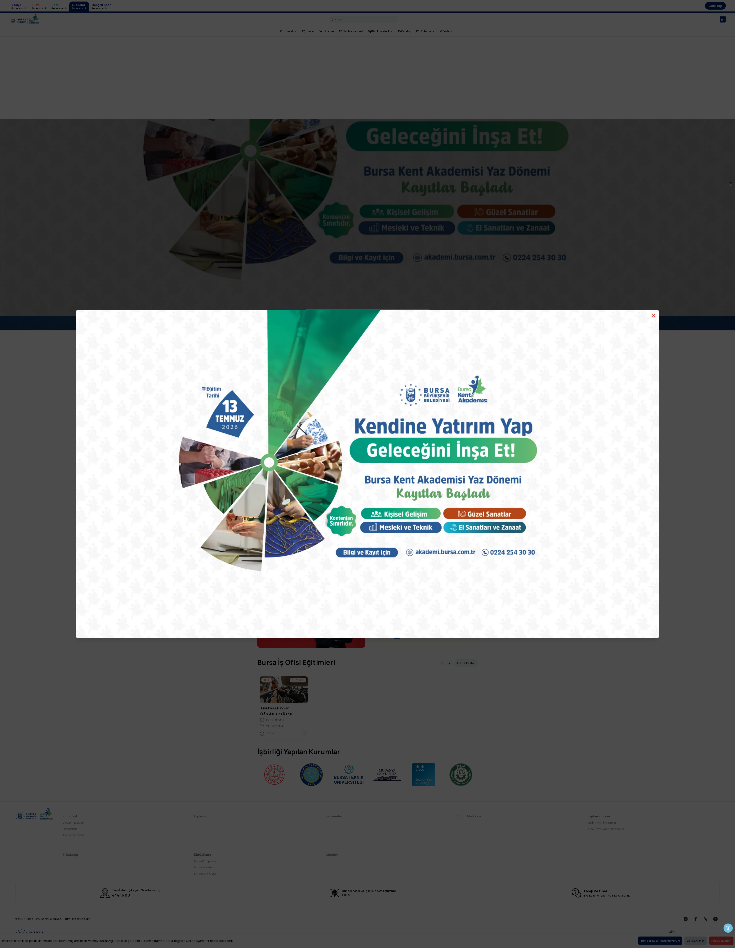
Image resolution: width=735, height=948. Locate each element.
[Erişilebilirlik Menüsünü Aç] (728, 928)
